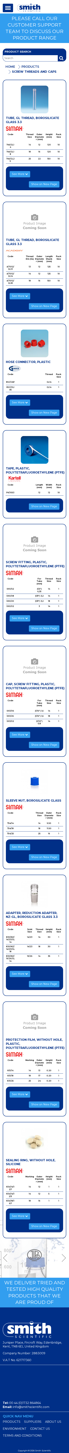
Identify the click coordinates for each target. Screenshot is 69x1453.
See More (18, 174)
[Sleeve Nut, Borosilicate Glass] (34, 782)
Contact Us (40, 1428)
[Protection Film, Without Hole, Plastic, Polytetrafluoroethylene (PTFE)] (34, 1021)
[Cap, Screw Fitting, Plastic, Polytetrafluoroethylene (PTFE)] (34, 665)
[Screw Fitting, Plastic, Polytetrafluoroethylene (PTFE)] (34, 543)
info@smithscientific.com (31, 1407)
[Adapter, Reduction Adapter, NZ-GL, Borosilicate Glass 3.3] (34, 894)
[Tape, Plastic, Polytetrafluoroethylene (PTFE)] (34, 450)
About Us (53, 1421)
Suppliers (32, 1421)
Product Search (18, 51)
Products (30, 66)
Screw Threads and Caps (34, 71)
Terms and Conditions (22, 1435)
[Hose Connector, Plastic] (34, 343)
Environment (14, 1428)
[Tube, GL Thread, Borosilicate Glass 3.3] (34, 99)
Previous (6, 1258)
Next (62, 1258)
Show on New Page (44, 184)
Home (10, 66)
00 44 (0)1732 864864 (25, 1403)
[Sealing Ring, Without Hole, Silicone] (34, 1142)
